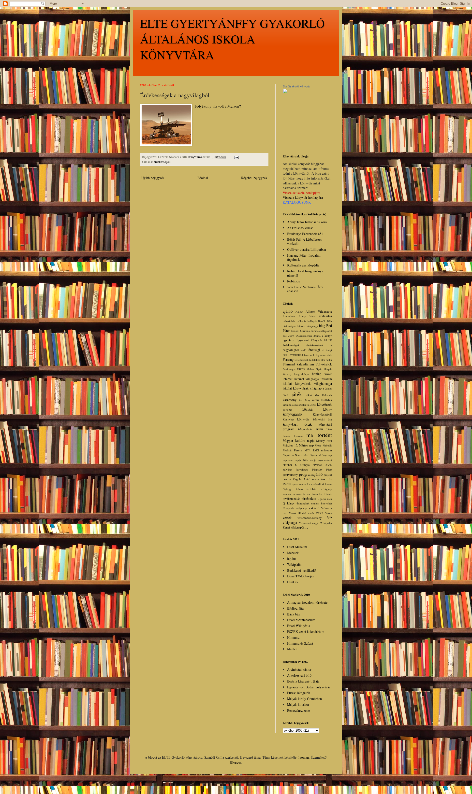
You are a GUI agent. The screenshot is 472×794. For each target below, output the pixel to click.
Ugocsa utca (325, 499)
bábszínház (289, 321)
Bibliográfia (295, 608)
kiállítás (326, 400)
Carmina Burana (309, 331)
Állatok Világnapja (319, 311)
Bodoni (295, 331)
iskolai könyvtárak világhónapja (307, 383)
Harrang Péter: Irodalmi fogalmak (304, 257)
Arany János (307, 316)
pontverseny (290, 475)
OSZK (328, 465)
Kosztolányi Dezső (305, 404)
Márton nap (306, 445)
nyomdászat (325, 460)
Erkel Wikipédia (298, 625)
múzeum (326, 450)
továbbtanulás (291, 499)
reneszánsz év (322, 479)
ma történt (319, 434)
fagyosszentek (324, 355)
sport (295, 484)
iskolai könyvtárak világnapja (303, 388)
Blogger (235, 762)
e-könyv (327, 336)
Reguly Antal (301, 479)
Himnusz (293, 637)
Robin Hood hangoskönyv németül (305, 273)
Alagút (299, 311)
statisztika (304, 484)
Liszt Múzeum (297, 546)
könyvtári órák (297, 424)
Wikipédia (326, 523)
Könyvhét (288, 419)
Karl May (304, 400)
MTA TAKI (312, 450)
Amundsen (289, 316)
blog (322, 325)
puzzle (287, 479)
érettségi (314, 349)
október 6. (290, 465)
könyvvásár (305, 429)
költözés (287, 409)
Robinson (293, 281)
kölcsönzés (324, 404)
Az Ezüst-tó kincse (300, 227)
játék (296, 394)
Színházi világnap (319, 489)
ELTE (328, 340)
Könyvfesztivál (322, 414)
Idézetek (293, 552)
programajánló (311, 474)
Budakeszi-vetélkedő (301, 570)
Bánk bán (293, 614)
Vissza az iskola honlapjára (301, 192)
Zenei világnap (292, 527)
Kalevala (327, 395)
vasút (311, 513)
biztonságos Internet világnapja (300, 326)
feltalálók (314, 360)
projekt (328, 474)
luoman (303, 757)
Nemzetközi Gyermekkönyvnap (313, 455)
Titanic (328, 494)
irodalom (326, 379)
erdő (303, 350)
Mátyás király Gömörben (304, 698)
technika (317, 494)
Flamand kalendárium (298, 364)
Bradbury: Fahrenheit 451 (305, 233)
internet (288, 379)
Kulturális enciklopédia (303, 265)
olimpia (305, 465)
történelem (308, 498)
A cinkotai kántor (299, 669)
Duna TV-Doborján (300, 576)
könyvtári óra (322, 419)
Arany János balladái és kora (307, 222)
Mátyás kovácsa (298, 704)
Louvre (298, 436)
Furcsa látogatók (298, 692)
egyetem (288, 340)
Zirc (305, 527)
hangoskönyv (302, 374)
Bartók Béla (325, 321)
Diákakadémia (304, 335)
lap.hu (291, 558)
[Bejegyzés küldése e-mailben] (236, 157)
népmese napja (292, 460)
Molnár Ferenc (293, 450)
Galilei (310, 369)
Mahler (292, 649)
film (323, 360)
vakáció (314, 508)
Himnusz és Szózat (300, 643)
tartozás (297, 494)
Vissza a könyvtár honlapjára (303, 197)
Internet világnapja (306, 379)
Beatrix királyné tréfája (303, 681)
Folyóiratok (324, 364)
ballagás (312, 321)
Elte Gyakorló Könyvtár (296, 86)
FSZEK (301, 369)
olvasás (317, 465)
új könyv (289, 503)
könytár (307, 409)
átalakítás (325, 316)
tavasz (306, 494)
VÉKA (320, 513)
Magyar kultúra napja (298, 440)
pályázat (287, 469)
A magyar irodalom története (307, 602)
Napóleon (288, 455)
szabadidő (317, 484)
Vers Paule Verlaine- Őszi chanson (305, 289)
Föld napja (289, 369)
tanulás (287, 494)
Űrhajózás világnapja (295, 508)
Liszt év (292, 582)
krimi (319, 429)
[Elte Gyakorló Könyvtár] (297, 144)
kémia (316, 400)
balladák (301, 321)
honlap (316, 373)
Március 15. (290, 445)
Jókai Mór (312, 395)
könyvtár (303, 419)
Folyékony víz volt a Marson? (218, 106)
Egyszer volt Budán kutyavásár (308, 687)
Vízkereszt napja (309, 523)
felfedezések (302, 360)
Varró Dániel (297, 513)
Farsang (288, 359)
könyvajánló (292, 414)
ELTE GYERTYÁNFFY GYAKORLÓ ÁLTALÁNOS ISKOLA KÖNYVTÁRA (232, 38)
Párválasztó (302, 469)
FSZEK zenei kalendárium (305, 631)
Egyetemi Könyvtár (309, 340)
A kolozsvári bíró (299, 675)
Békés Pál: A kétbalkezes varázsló (304, 241)
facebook (309, 355)
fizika (329, 360)
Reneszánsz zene (298, 710)
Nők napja (309, 460)
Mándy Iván (324, 441)
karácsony (289, 399)
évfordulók (296, 355)
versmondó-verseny (309, 518)
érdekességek (162, 162)
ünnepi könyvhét (321, 503)
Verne (328, 513)
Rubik (287, 484)
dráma (317, 335)
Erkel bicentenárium (301, 619)
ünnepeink (302, 503)
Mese (318, 445)
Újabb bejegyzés (152, 177)
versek (287, 517)
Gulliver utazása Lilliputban (306, 249)
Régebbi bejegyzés (254, 177)
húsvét (328, 374)
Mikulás (327, 445)
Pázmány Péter (322, 469)
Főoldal (202, 177)
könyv (327, 409)
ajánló (288, 311)
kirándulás (289, 404)
